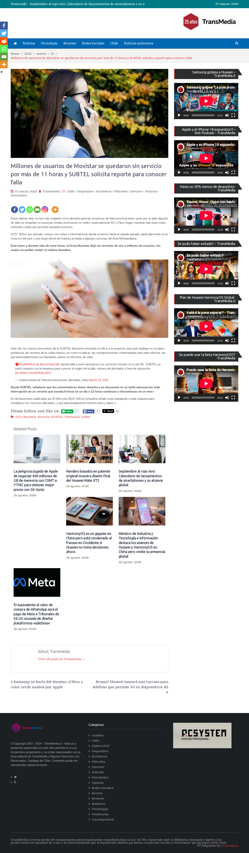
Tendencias (100, 814)
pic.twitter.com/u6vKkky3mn (33, 372)
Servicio (44, 417)
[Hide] (1, 72)
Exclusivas (103, 191)
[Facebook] (14, 207)
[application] (206, 101)
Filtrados (120, 191)
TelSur (85, 417)
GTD (18, 417)
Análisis (97, 735)
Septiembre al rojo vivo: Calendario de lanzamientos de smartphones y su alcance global (97, 4)
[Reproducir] (179, 115)
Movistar (29, 417)
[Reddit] (4, 41)
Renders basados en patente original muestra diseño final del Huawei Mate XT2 (88, 475)
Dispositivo (85, 191)
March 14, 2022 (99, 380)
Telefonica (72, 417)
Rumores (98, 803)
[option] (88, 4)
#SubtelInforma (28, 364)
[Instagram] (44, 207)
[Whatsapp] (29, 207)
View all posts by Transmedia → (61, 659)
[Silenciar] (227, 115)
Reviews (69, 43)
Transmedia (51, 191)
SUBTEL (57, 417)
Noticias (29, 43)
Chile (114, 43)
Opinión (98, 782)
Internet (136, 191)
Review (97, 793)
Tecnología (49, 43)
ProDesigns (229, 845)
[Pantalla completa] (233, 115)
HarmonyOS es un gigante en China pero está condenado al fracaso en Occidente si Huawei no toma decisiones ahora (89, 543)
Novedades (19, 195)
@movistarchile (50, 364)
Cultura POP (101, 746)
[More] (55, 207)
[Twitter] (22, 207)
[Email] (37, 207)
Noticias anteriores (138, 43)
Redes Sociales (93, 43)
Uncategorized (103, 819)
